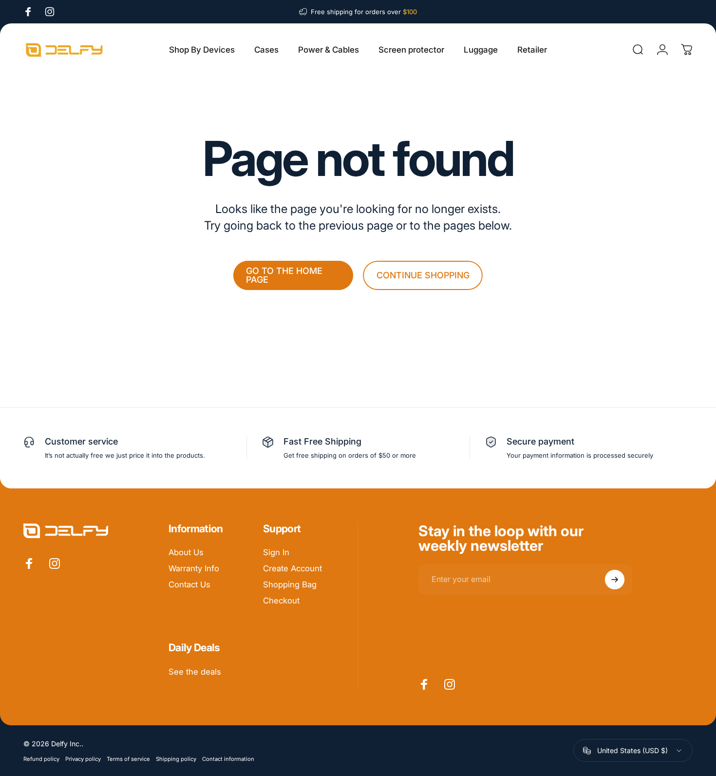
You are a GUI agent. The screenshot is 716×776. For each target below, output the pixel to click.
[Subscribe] (614, 579)
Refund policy (41, 759)
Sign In (276, 552)
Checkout (281, 600)
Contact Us (189, 584)
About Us (186, 552)
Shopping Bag (290, 584)
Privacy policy (83, 759)
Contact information (228, 759)
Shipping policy (176, 759)
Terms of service (128, 759)
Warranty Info (194, 568)
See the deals (195, 672)
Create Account (292, 568)
